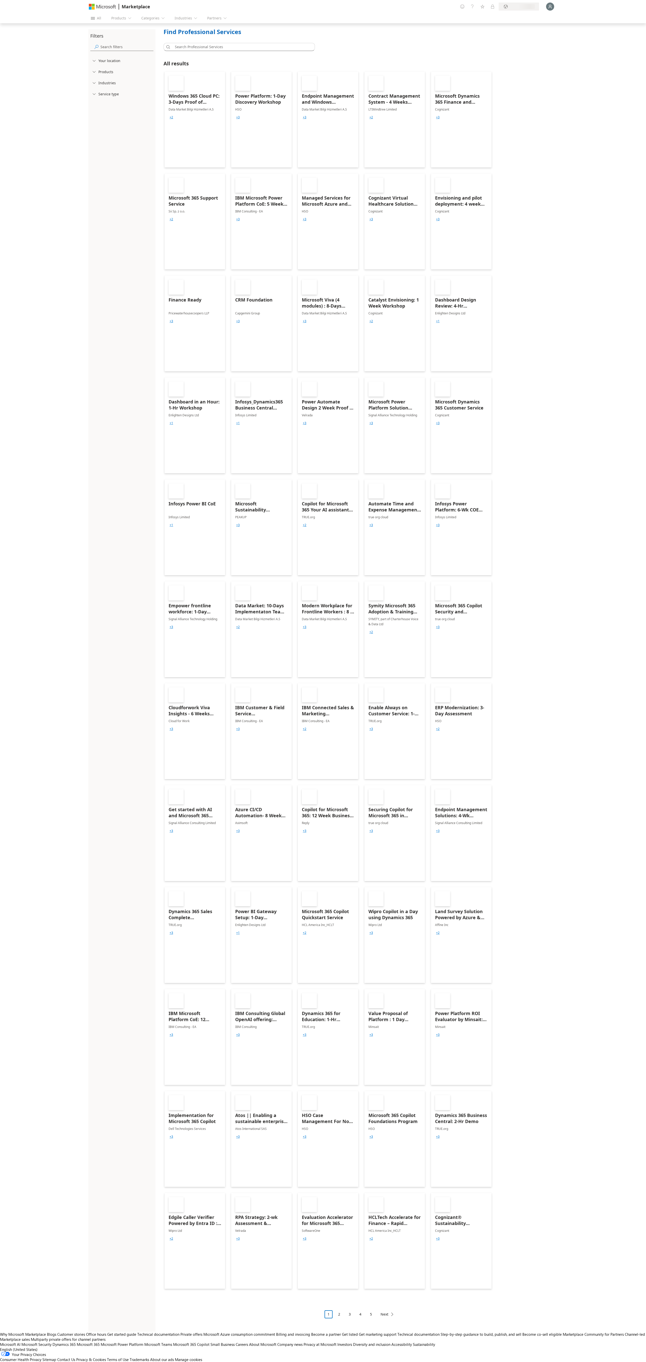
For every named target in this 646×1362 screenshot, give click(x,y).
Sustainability (424, 1344)
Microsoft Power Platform (122, 1344)
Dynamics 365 (64, 1344)
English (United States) (19, 1349)
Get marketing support (377, 1334)
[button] (167, 47)
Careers (242, 1344)
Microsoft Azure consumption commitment (239, 1334)
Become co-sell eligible (542, 1334)
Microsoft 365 (88, 1344)
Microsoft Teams (158, 1344)
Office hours (96, 1334)
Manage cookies (188, 1359)
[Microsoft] (102, 7)
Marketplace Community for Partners (593, 1334)
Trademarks (139, 1359)
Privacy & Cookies (91, 1359)
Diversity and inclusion (371, 1344)
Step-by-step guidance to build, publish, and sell (481, 1334)
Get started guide (121, 1334)
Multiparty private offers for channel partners (68, 1339)
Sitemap (49, 1359)
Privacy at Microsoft (320, 1344)
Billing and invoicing (293, 1334)
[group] (171, 117)
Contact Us (66, 1359)
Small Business (222, 1344)
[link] (195, 120)
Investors (344, 1344)
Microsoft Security (36, 1344)
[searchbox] (126, 46)
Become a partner (326, 1334)
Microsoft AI (10, 1344)
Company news (290, 1344)
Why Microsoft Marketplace (23, 1334)
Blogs (51, 1334)
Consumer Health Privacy (20, 1359)
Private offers (191, 1334)
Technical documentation (158, 1334)
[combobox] (241, 47)
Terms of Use (118, 1359)
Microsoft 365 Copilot (191, 1344)
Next (384, 1314)
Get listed (350, 1334)
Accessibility (401, 1344)
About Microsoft (262, 1344)
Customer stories (71, 1334)
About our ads (162, 1359)
